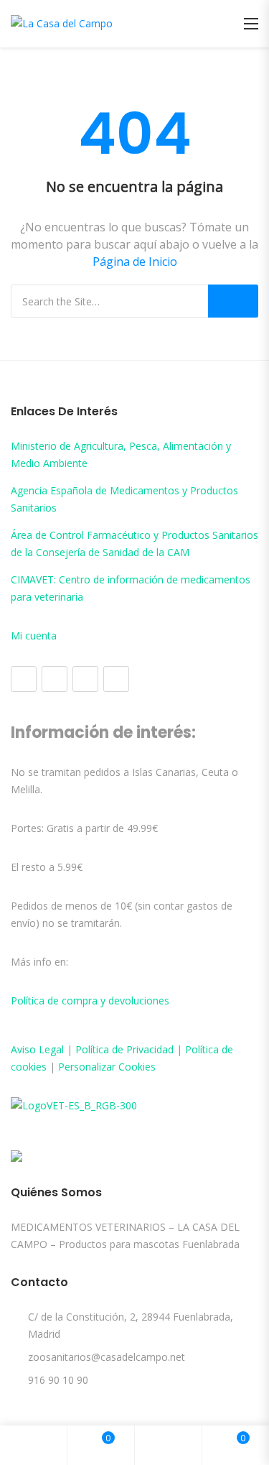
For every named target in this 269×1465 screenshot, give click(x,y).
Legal (51, 1049)
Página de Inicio (135, 261)
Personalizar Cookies (107, 1066)
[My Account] (168, 1445)
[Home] (33, 1445)
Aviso (25, 1049)
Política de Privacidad (124, 1049)
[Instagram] (54, 679)
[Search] (233, 301)
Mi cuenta (34, 635)
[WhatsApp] (116, 679)
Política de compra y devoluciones (90, 1000)
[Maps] (85, 679)
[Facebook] (24, 679)
